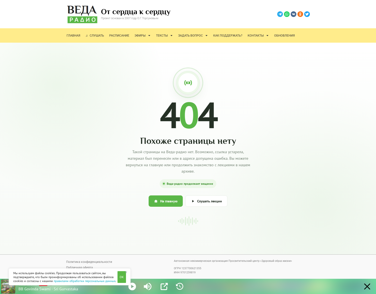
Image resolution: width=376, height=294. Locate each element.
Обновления (284, 35)
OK (122, 277)
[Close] (126, 272)
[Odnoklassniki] (300, 14)
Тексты (162, 35)
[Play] (132, 286)
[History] (179, 286)
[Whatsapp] (287, 14)
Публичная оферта (79, 267)
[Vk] (293, 14)
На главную (169, 201)
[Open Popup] (164, 286)
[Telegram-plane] (280, 14)
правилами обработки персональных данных (85, 281)
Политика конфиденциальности (89, 262)
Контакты (256, 35)
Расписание (119, 35)
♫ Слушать (95, 35)
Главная (73, 35)
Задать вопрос (190, 35)
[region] (70, 276)
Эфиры (140, 35)
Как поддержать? (227, 35)
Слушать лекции (209, 201)
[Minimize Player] (367, 286)
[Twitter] (307, 14)
